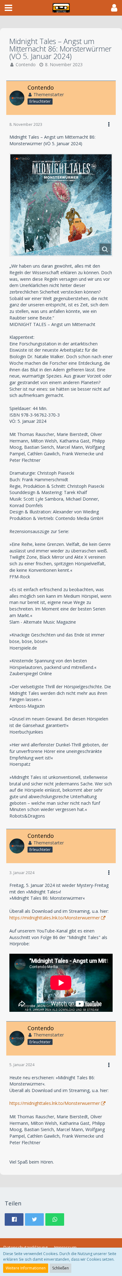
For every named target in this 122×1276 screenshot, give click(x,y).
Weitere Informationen (26, 1268)
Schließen (60, 1268)
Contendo (26, 64)
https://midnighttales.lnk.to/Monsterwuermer (54, 918)
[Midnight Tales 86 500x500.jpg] (61, 204)
